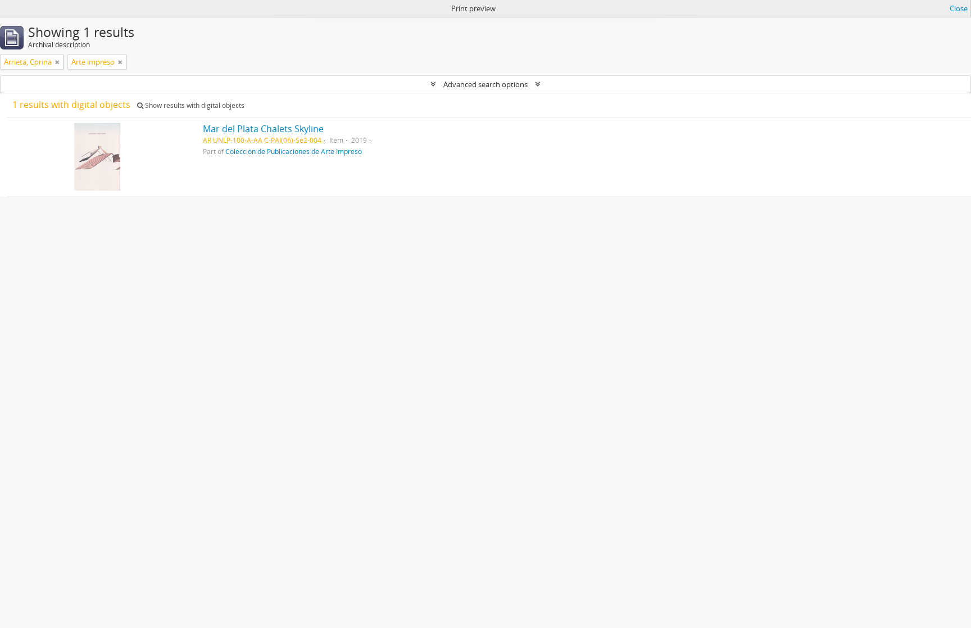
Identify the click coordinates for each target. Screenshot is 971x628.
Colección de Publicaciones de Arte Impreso (293, 151)
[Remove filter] (57, 61)
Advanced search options (485, 84)
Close (959, 8)
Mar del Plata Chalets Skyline (263, 129)
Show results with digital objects (193, 105)
